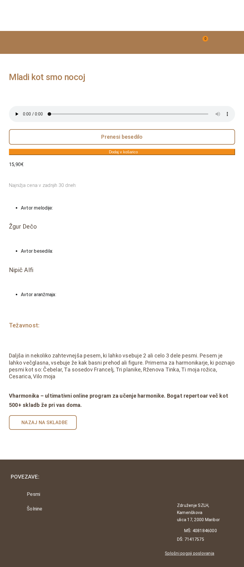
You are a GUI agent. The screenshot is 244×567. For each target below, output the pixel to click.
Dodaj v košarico (123, 152)
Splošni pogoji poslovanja (189, 553)
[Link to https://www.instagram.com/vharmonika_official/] (14, 530)
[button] (161, 42)
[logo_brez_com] (38, 8)
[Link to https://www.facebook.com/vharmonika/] (31, 530)
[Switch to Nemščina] (230, 42)
